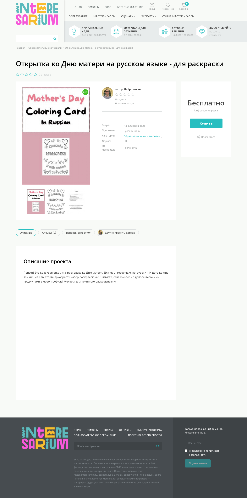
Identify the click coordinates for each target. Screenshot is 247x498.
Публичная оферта (149, 429)
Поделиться (208, 137)
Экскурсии (148, 16)
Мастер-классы (104, 16)
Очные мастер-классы (178, 16)
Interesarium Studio (130, 7)
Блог (108, 7)
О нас (78, 7)
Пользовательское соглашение (95, 435)
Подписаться (198, 463)
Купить (206, 123)
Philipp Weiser (132, 89)
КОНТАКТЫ (124, 429)
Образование (78, 16)
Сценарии (128, 16)
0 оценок (121, 99)
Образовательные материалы (142, 136)
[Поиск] (158, 446)
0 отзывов (45, 74)
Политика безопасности (145, 435)
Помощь (93, 7)
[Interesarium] (45, 438)
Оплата (108, 429)
